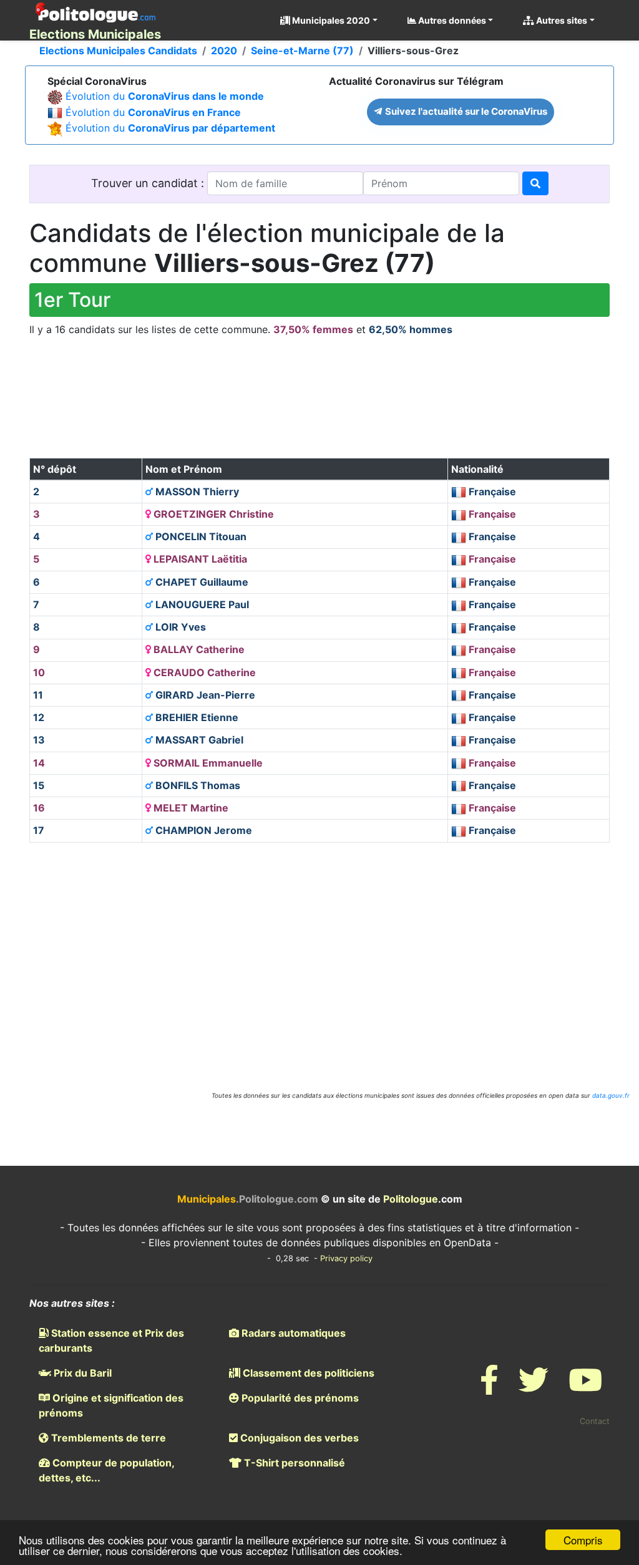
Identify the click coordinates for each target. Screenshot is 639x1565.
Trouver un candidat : (149, 183)
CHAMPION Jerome (202, 830)
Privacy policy (346, 1258)
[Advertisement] (319, 408)
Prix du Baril (81, 1373)
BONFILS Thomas (196, 785)
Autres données (451, 20)
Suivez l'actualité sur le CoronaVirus (465, 111)
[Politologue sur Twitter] (534, 1387)
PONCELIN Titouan (199, 536)
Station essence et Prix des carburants (111, 1340)
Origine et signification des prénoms (111, 1405)
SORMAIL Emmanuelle (207, 763)
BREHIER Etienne (195, 717)
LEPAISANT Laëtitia (199, 559)
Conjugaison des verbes (298, 1438)
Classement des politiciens (307, 1373)
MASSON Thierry (196, 491)
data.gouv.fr (611, 1095)
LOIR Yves (179, 627)
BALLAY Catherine (198, 649)
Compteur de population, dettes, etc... (106, 1470)
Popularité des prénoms (299, 1398)
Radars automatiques (292, 1333)
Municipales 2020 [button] (330, 20)
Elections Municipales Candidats (118, 50)
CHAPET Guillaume (200, 582)
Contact (595, 1421)
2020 (224, 50)
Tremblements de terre (107, 1438)
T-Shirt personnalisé (293, 1462)
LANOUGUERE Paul (201, 604)
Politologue (410, 1199)
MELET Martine (189, 808)
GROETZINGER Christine (212, 514)
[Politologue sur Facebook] (489, 1387)
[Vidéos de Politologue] (585, 1387)
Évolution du (165, 96)
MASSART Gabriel (198, 740)
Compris (583, 1540)
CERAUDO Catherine (203, 672)
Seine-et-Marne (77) (302, 50)
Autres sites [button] (560, 20)
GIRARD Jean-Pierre (204, 695)
